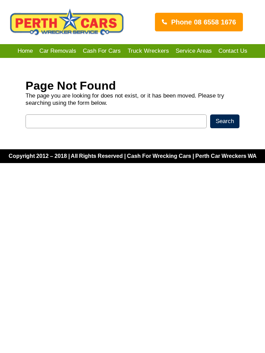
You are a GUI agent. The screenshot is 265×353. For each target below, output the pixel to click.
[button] (199, 22)
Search (225, 121)
